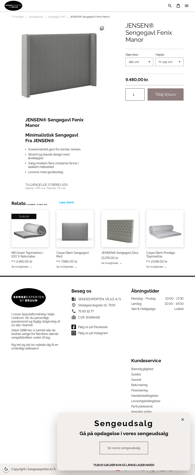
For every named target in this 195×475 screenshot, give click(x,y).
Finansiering (139, 390)
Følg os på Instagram (93, 333)
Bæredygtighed (142, 369)
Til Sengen (17, 16)
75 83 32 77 (86, 311)
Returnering (139, 385)
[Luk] (183, 419)
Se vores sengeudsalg (124, 448)
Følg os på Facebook (93, 327)
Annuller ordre (141, 412)
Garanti (136, 379)
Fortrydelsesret (142, 406)
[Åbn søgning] (170, 5)
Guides (136, 374)
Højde (160, 54)
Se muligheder (20, 267)
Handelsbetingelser (144, 396)
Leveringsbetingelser (146, 401)
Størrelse (131, 54)
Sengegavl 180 (56, 16)
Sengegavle (36, 16)
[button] (101, 28)
